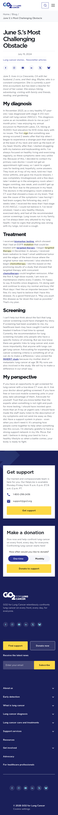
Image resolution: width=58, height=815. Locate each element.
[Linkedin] (26, 624)
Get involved (10, 747)
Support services (12, 731)
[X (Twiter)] (32, 624)
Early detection (11, 696)
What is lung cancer (14, 705)
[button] (53, 5)
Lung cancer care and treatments (21, 722)
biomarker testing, (24, 241)
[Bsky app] (39, 624)
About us (8, 688)
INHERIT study (11, 359)
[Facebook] (5, 624)
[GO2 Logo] (12, 5)
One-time (18, 558)
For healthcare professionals (18, 764)
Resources (9, 739)
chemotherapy (11, 273)
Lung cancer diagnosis (15, 713)
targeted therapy (26, 247)
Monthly (39, 558)
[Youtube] (19, 624)
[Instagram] (12, 624)
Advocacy (8, 756)
